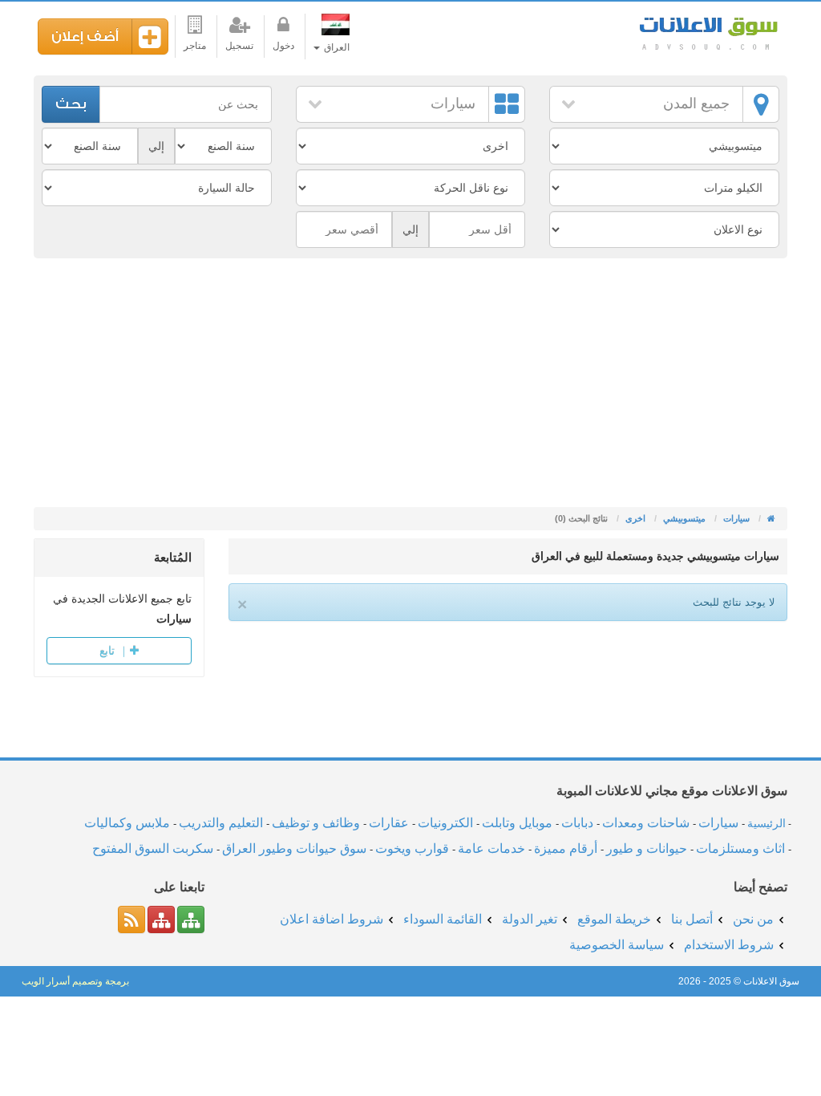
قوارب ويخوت (412, 848)
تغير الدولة (529, 919)
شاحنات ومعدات (646, 823)
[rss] (131, 919)
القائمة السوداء (442, 919)
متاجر (195, 45)
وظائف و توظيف (316, 823)
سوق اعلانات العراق (707, 32)
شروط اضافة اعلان (331, 919)
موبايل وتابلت (517, 823)
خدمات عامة (491, 848)
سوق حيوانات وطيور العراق (294, 848)
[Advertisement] (410, 386)
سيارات (453, 103)
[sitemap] (190, 919)
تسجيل (239, 45)
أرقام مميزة (565, 848)
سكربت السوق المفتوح (152, 848)
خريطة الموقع (614, 919)
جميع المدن (696, 103)
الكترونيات (445, 823)
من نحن (753, 919)
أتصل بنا (692, 919)
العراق (336, 47)
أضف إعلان (85, 36)
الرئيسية (766, 823)
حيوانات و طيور (646, 848)
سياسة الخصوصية (616, 945)
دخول (283, 45)
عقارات (389, 823)
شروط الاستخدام (729, 945)
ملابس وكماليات (127, 823)
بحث (71, 104)
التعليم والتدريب (221, 823)
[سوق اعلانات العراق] (770, 518)
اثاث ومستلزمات (740, 848)
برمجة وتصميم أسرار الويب (75, 981)
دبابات (577, 823)
